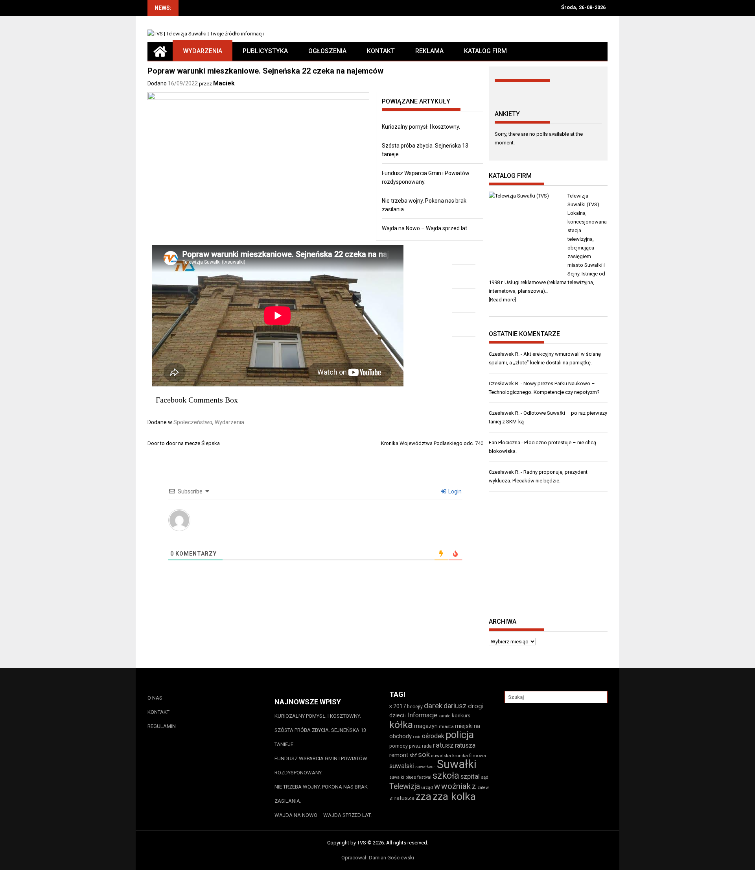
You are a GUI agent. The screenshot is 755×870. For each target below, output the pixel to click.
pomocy (398, 746)
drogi (476, 706)
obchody (400, 736)
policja (460, 735)
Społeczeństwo (192, 422)
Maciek (224, 83)
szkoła (446, 775)
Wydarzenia (202, 51)
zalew (483, 787)
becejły (415, 706)
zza (423, 796)
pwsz (415, 746)
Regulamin (161, 726)
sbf (413, 755)
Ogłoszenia (327, 51)
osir (417, 736)
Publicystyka (265, 51)
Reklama (429, 51)
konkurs (461, 716)
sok (424, 754)
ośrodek (433, 736)
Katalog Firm (485, 51)
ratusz (443, 745)
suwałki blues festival (410, 777)
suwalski (401, 766)
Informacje (422, 715)
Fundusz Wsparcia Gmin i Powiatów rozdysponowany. (320, 765)
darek (433, 706)
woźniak (456, 786)
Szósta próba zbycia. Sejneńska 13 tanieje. (320, 737)
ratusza (465, 745)
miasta (446, 726)
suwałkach (425, 766)
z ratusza (401, 798)
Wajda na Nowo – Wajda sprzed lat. (425, 228)
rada (427, 746)
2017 (399, 706)
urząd (427, 787)
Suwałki (457, 764)
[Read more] (502, 300)
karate (444, 716)
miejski (464, 726)
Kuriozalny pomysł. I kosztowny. (421, 127)
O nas (154, 698)
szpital (470, 776)
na (477, 726)
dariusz (455, 706)
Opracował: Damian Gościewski (377, 858)
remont (398, 755)
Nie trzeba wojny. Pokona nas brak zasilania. (321, 794)
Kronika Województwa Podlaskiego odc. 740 (432, 443)
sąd (484, 777)
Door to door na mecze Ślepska (183, 443)
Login (454, 491)
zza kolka (454, 796)
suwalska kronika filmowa (458, 755)
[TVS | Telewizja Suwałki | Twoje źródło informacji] (160, 51)
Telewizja (404, 786)
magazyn (426, 726)
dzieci (396, 715)
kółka (401, 724)
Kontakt (381, 51)
